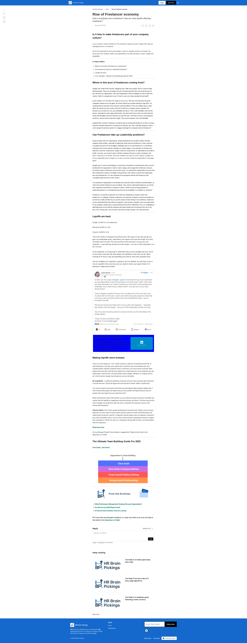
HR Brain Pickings (98, 9)
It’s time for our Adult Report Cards (107, 507)
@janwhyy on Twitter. (112, 520)
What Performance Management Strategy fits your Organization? (118, 504)
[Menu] (178, 2)
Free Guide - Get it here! (101, 447)
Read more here (98, 427)
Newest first (147, 528)
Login (162, 3)
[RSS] (146, 630)
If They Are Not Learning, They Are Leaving (110, 510)
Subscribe (171, 3)
